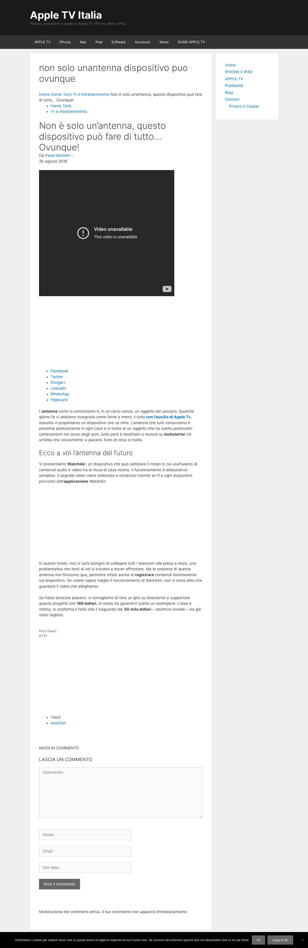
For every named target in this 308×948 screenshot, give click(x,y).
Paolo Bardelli (57, 155)
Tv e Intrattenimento (69, 111)
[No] (302, 940)
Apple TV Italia (66, 15)
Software (118, 42)
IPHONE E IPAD (239, 72)
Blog (229, 92)
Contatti (232, 99)
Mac (83, 42)
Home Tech (61, 106)
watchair (58, 723)
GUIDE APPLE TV (191, 42)
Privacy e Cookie (244, 106)
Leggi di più (280, 940)
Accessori (143, 42)
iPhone (65, 42)
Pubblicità (234, 85)
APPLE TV (42, 42)
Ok (258, 940)
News (164, 42)
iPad (98, 42)
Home (230, 65)
